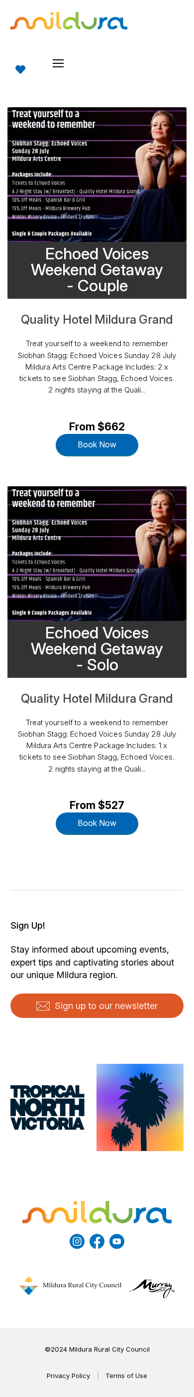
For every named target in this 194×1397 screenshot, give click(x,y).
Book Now (97, 444)
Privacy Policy (68, 1376)
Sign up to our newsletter (106, 1005)
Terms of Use (126, 1376)
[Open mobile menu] (58, 63)
